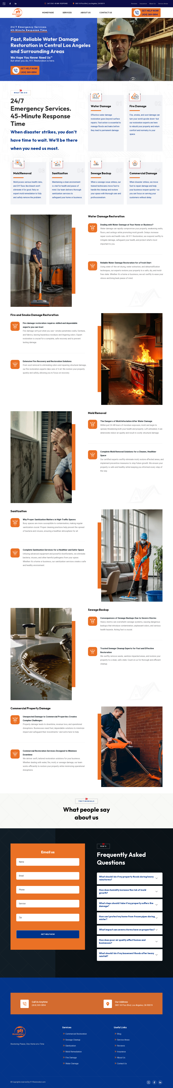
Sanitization (60, 173)
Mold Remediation (73, 1051)
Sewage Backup (101, 173)
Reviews (134, 4)
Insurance (143, 4)
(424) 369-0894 (39, 1005)
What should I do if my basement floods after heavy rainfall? (126, 955)
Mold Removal (22, 173)
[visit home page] (17, 12)
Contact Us (105, 12)
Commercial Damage (143, 173)
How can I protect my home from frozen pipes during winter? (127, 918)
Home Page (48, 12)
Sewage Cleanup (72, 1040)
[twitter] (4, 3)
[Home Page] (19, 1032)
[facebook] (10, 3)
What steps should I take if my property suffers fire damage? (126, 905)
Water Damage (101, 106)
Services (67, 12)
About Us (152, 4)
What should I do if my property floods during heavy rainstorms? (126, 878)
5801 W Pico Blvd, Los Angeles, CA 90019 (90, 3)
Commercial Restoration (76, 1034)
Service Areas (163, 4)
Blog (119, 1034)
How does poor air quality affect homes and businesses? (122, 941)
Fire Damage (138, 106)
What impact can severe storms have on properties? (127, 929)
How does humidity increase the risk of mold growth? (122, 891)
